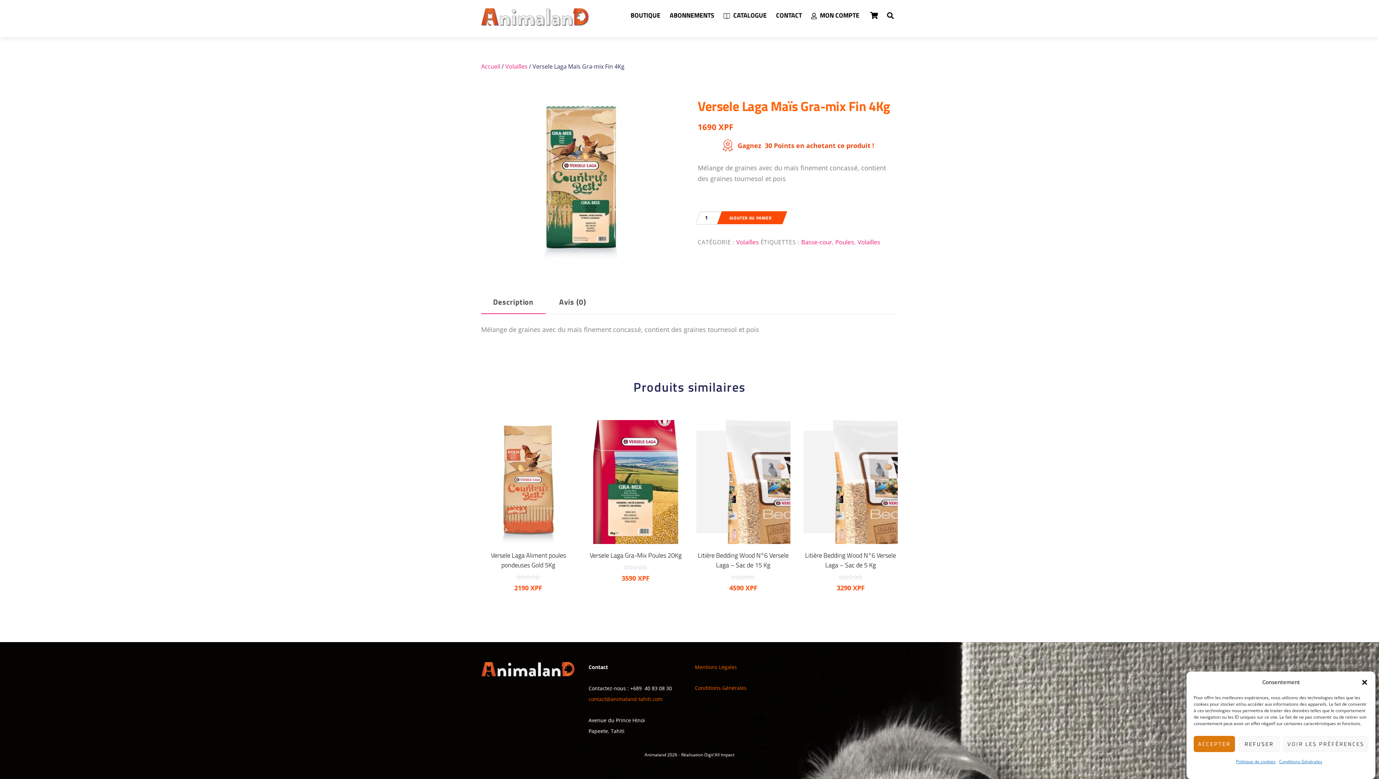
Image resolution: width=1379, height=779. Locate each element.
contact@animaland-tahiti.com (626, 699)
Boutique (645, 15)
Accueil (490, 66)
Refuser (1259, 744)
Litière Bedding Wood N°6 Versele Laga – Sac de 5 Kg (850, 560)
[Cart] (874, 15)
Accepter (1214, 744)
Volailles (516, 66)
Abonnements (692, 15)
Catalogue (749, 15)
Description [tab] (513, 302)
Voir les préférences (1325, 744)
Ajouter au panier (750, 218)
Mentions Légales (716, 667)
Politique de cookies (1256, 762)
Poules (844, 242)
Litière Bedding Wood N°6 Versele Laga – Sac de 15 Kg (743, 560)
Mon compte (838, 15)
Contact (789, 15)
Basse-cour (816, 242)
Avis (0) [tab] (572, 302)
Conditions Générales (1300, 762)
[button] (1364, 682)
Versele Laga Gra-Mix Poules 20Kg (636, 555)
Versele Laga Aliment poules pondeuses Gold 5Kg (528, 560)
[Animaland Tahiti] (535, 22)
